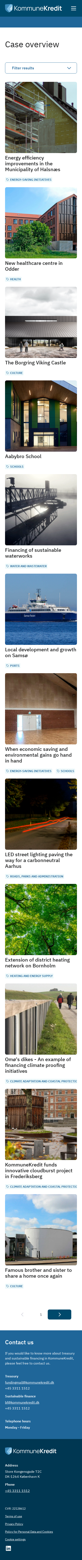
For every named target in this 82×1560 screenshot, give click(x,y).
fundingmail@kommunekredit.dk (29, 1382)
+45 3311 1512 (17, 1388)
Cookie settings (15, 1539)
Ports (15, 666)
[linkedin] (41, 1548)
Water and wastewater (28, 566)
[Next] (59, 1315)
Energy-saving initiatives (31, 180)
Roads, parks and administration (36, 876)
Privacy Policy (14, 1524)
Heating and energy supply (31, 976)
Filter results (23, 68)
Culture (16, 373)
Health (15, 279)
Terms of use (13, 1516)
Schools (17, 466)
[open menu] (73, 8)
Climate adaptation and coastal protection (45, 1081)
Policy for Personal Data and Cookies (29, 1532)
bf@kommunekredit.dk (22, 1402)
